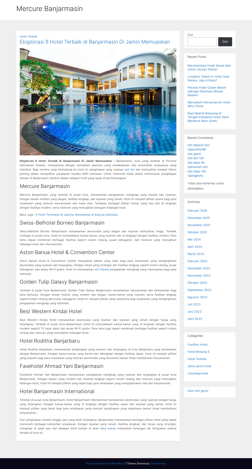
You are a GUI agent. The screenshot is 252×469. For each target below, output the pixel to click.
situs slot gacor (198, 390)
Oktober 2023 (197, 282)
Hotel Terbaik (28, 36)
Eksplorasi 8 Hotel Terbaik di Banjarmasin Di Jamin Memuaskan (95, 42)
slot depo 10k (197, 171)
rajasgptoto (195, 175)
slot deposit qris (198, 145)
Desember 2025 (199, 218)
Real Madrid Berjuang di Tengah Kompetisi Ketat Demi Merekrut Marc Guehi (208, 117)
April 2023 (195, 319)
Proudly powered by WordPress (105, 463)
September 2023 (199, 290)
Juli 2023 (194, 304)
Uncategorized (198, 373)
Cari (190, 35)
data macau (108, 428)
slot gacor (194, 154)
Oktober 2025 (197, 232)
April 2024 (195, 246)
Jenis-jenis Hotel (199, 366)
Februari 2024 (197, 261)
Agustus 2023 (197, 297)
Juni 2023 (195, 311)
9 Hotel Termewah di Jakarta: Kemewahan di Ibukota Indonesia (77, 214)
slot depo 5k (196, 162)
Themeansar (157, 463)
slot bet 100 (196, 158)
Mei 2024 (194, 239)
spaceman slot (198, 167)
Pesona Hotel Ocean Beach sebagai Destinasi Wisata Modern (207, 91)
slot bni (130, 169)
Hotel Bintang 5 (198, 351)
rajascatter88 (197, 149)
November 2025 (199, 225)
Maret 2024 (196, 254)
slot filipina (102, 269)
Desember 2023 (199, 268)
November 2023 (199, 275)
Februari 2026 (197, 210)
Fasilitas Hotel (198, 344)
